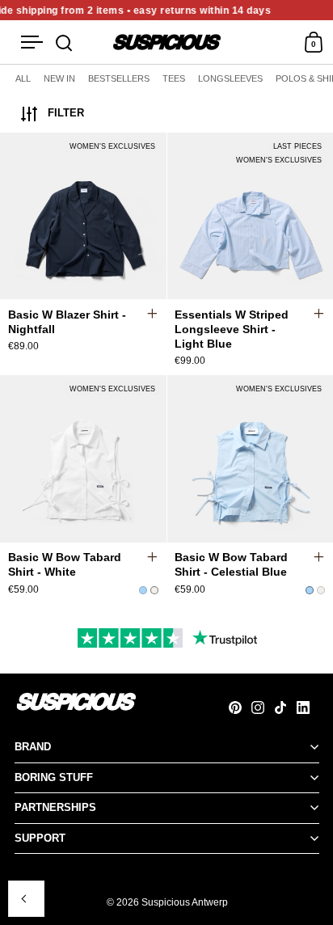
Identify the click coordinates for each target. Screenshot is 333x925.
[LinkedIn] (308, 707)
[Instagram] (262, 707)
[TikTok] (285, 707)
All (23, 78)
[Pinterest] (240, 707)
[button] (159, 217)
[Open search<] (64, 42)
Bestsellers (119, 78)
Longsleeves (230, 78)
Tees (173, 78)
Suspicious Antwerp (184, 902)
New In (59, 78)
